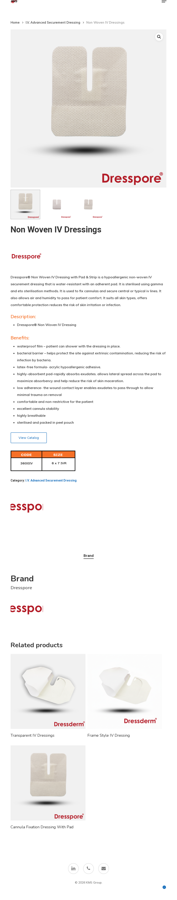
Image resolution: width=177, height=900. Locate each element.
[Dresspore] (27, 508)
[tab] (88, 556)
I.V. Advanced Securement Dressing (53, 22)
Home (15, 22)
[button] (164, 5)
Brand (89, 555)
